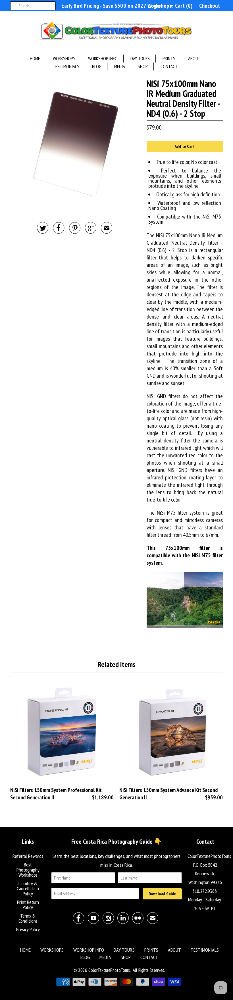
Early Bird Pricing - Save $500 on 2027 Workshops (116, 5)
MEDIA (119, 66)
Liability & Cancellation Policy (28, 888)
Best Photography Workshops (27, 869)
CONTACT (169, 66)
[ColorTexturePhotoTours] (116, 32)
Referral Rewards (28, 856)
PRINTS (169, 58)
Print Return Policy (28, 904)
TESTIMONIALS (66, 66)
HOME (35, 58)
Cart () (183, 5)
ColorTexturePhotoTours (109, 970)
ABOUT (194, 58)
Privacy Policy (28, 929)
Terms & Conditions (28, 918)
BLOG (96, 66)
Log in (155, 5)
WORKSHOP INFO (103, 58)
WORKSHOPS (64, 58)
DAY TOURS (140, 58)
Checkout (209, 5)
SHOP (143, 66)
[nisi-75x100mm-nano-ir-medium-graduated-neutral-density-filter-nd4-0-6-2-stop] (75, 144)
